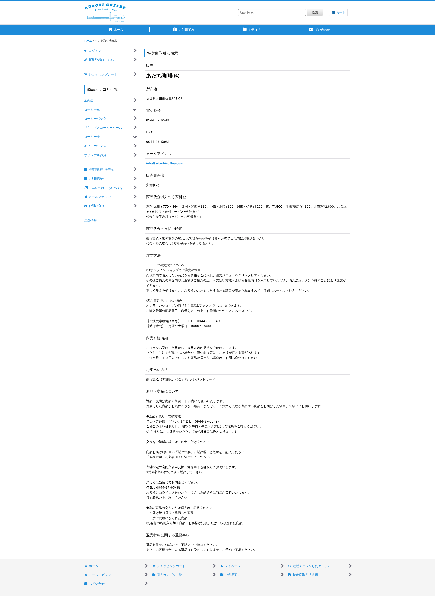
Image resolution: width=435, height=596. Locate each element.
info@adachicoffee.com (164, 163)
